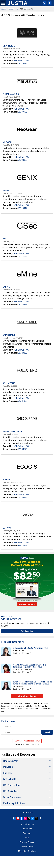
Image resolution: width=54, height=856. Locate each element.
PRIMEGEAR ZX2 (11, 93)
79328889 (22, 352)
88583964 (22, 545)
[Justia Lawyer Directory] (39, 818)
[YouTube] (17, 818)
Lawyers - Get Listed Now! (27, 740)
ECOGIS (6, 479)
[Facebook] (21, 818)
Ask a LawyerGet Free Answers (11, 617)
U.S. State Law (10, 791)
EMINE (6, 286)
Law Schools (9, 778)
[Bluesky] (32, 818)
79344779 (22, 449)
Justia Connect (27, 824)
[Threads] (28, 818)
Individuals (9, 766)
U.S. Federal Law (11, 785)
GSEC (5, 238)
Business (7, 772)
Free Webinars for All (12, 641)
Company (27, 833)
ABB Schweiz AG (21, 60)
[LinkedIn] (14, 818)
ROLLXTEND (9, 383)
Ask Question (27, 631)
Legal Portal (27, 829)
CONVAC (7, 527)
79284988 (22, 160)
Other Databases (12, 797)
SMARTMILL (9, 334)
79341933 (22, 401)
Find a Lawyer (9, 721)
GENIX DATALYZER (12, 431)
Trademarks (13, 9)
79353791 (22, 497)
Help (27, 838)
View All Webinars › (27, 696)
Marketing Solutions (14, 803)
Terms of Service (27, 842)
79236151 (22, 63)
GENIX (6, 190)
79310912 (22, 208)
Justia (3, 9)
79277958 (22, 111)
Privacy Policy (27, 847)
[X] (36, 818)
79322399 (22, 304)
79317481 (22, 256)
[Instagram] (25, 818)
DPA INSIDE (9, 45)
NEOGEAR (8, 142)
